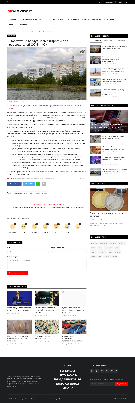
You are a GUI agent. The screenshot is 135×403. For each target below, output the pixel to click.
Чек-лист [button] (96, 20)
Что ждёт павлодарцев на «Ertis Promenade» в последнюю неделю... (113, 160)
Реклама (10, 2)
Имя (9, 248)
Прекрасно (34, 232)
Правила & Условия (119, 399)
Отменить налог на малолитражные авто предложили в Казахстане (72, 338)
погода (100, 248)
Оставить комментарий (17, 273)
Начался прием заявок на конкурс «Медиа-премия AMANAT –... (45, 310)
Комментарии (15, 242)
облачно (107, 257)
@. (63, 106)
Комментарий (12, 257)
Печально (67, 232)
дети (117, 248)
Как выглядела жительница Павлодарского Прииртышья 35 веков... (105, 216)
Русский (119, 2)
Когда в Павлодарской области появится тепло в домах (113, 137)
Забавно (45, 232)
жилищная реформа (20, 193)
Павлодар (94, 243)
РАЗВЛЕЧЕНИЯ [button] (109, 20)
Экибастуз (108, 248)
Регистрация (109, 2)
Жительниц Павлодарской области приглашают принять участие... (114, 148)
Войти (101, 2)
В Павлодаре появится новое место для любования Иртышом (114, 47)
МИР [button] (60, 20)
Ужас (56, 232)
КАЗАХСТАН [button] (49, 20)
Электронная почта (56, 248)
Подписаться (121, 384)
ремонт (93, 252)
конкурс (117, 252)
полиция (122, 243)
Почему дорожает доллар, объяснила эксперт (45, 337)
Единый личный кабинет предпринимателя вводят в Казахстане (73, 310)
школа (115, 257)
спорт (93, 248)
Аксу (110, 252)
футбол (93, 257)
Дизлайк (23, 232)
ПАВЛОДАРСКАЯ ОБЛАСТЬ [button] (30, 20)
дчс (100, 257)
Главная (12, 20)
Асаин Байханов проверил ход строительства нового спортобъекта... (113, 92)
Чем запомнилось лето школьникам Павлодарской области (114, 170)
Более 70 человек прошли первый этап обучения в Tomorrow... (114, 80)
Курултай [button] (24, 25)
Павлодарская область (108, 243)
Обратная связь (20, 2)
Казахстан (102, 252)
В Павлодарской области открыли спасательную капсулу (66, 209)
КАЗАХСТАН (16, 31)
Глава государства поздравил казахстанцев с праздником (19, 309)
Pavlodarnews (11, 178)
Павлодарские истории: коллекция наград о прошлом (29, 209)
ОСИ (31, 193)
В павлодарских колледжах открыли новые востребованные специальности (114, 59)
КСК (37, 193)
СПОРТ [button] (85, 20)
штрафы (44, 193)
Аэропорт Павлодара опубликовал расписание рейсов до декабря (114, 70)
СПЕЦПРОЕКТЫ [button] (72, 20)
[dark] (126, 2)
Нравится (12, 232)
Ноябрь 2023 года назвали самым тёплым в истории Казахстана (17, 338)
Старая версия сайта (40, 399)
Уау (78, 232)
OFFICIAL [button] (12, 25)
